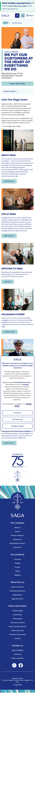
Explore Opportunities (17, 83)
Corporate (17, 547)
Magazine (17, 575)
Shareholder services (17, 543)
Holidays (17, 563)
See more (7, 281)
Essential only (17, 419)
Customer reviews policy (17, 634)
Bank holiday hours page (17, 6)
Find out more (9, 181)
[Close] (33, 3)
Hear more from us (17, 587)
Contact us (17, 654)
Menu (30, 16)
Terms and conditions (17, 622)
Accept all (17, 413)
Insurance (17, 559)
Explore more (9, 443)
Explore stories (9, 332)
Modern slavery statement (17, 626)
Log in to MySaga (17, 650)
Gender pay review (17, 630)
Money (17, 571)
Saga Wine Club (18, 599)
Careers (17, 531)
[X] (14, 665)
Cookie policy (17, 614)
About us (18, 527)
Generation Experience (17, 591)
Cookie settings (17, 611)
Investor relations (17, 535)
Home (5, 23)
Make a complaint (18, 658)
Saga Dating (17, 595)
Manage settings (17, 426)
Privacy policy (17, 618)
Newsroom (17, 539)
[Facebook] (21, 665)
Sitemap (17, 638)
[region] (17, 393)
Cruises (17, 567)
